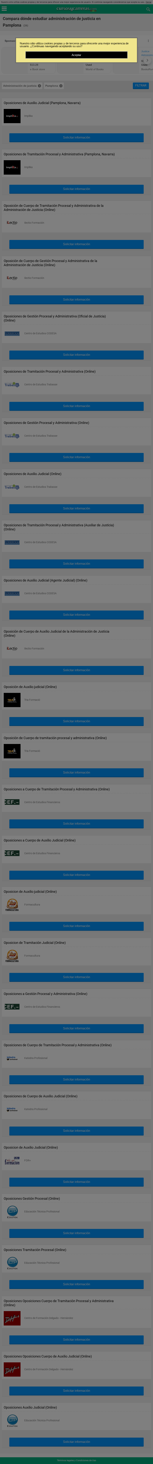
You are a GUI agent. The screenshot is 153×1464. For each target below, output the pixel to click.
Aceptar (76, 55)
